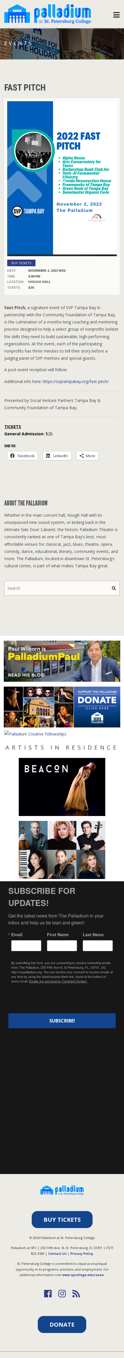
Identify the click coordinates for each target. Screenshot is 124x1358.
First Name (58, 934)
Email (16, 934)
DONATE (62, 1324)
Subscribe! (62, 1021)
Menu (116, 13)
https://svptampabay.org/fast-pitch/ (76, 381)
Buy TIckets (21, 263)
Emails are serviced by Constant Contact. (58, 981)
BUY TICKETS (62, 1219)
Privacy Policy (81, 1253)
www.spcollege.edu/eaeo (83, 1275)
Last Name (93, 934)
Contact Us (57, 1253)
